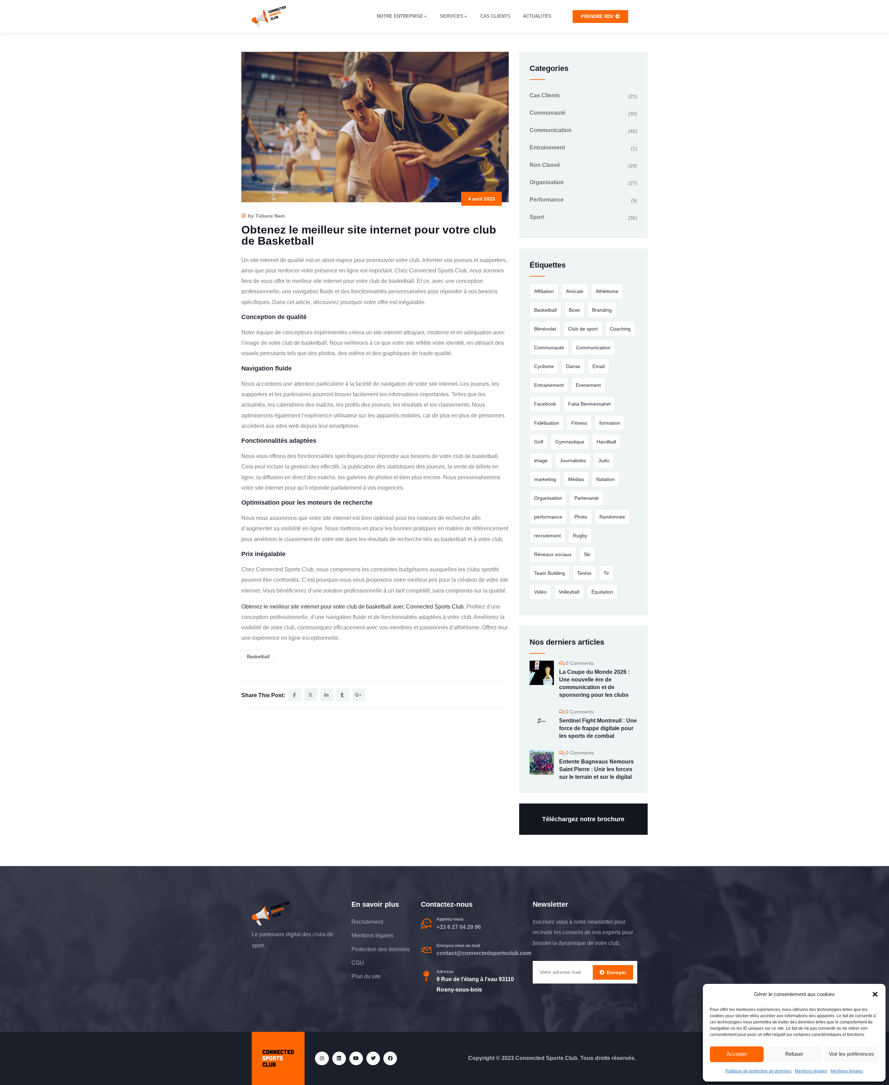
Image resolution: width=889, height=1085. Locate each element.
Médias (576, 479)
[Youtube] (356, 1058)
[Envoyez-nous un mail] (426, 950)
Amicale (574, 291)
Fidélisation (546, 423)
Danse (573, 366)
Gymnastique (569, 441)
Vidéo (540, 592)
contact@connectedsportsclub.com (484, 953)
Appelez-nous (450, 919)
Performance (547, 200)
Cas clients (495, 16)
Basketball (258, 656)
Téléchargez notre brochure (583, 819)
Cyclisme (544, 366)
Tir (606, 573)
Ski (587, 554)
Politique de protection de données (758, 1071)
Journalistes (573, 460)
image (541, 460)
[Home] (269, 16)
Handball (606, 441)
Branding (602, 310)
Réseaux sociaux (553, 554)
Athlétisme (607, 291)
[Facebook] (390, 1058)
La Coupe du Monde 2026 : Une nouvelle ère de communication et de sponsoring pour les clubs (594, 683)
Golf (538, 441)
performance (548, 517)
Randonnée (612, 517)
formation (609, 423)
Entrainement (547, 147)
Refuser (794, 1054)
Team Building (549, 573)
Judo (603, 460)
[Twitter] (373, 1058)
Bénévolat (545, 329)
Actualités (537, 16)
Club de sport (583, 329)
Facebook (545, 404)
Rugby (580, 535)
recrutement (547, 535)
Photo (580, 517)
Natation (605, 479)
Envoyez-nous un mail (458, 945)
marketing (545, 479)
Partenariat (586, 498)
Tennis (584, 573)
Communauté (547, 113)
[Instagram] (322, 1058)
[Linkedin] (339, 1058)
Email (598, 366)
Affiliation (544, 291)
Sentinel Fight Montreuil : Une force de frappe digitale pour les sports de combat (598, 728)
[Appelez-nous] (426, 924)
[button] (875, 994)
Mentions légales (811, 1071)
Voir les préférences (851, 1054)
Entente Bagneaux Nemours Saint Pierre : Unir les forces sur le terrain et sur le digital (596, 769)
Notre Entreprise (400, 16)
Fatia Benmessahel (589, 404)
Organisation (547, 182)
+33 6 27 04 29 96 (459, 927)
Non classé (545, 165)
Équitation (602, 592)
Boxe (574, 310)
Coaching (620, 329)
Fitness (579, 423)
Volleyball (569, 592)
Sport (537, 217)
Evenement (588, 385)
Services (451, 16)
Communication (551, 130)
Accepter (736, 1054)
